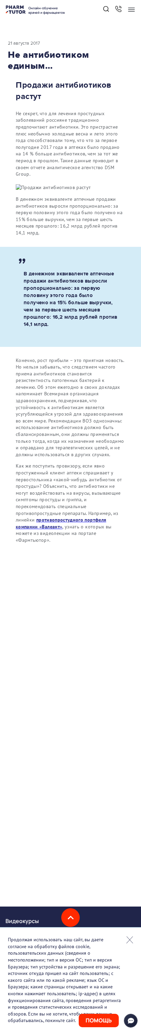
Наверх (70, 917)
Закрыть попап (129, 939)
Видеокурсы (22, 921)
